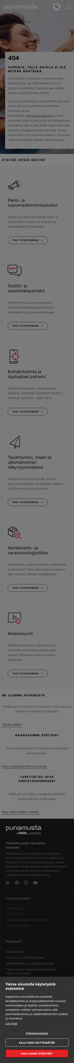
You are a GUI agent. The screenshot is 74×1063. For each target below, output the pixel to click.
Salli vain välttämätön (37, 1042)
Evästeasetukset (37, 1033)
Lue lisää (11, 1023)
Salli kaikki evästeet (37, 1053)
